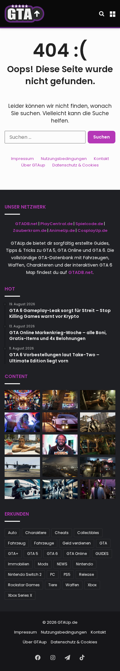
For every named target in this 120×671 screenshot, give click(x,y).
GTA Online (76, 553)
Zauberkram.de (29, 230)
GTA (103, 543)
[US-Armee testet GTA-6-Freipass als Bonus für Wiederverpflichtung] (60, 422)
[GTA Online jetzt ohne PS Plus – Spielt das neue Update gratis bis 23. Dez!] (97, 489)
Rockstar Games (24, 584)
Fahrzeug (17, 543)
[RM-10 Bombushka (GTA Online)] (22, 467)
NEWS (62, 564)
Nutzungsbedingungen (64, 159)
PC (52, 574)
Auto (12, 532)
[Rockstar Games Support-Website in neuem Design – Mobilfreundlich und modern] (97, 422)
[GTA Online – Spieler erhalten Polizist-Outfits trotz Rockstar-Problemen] (22, 422)
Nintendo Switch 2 (25, 574)
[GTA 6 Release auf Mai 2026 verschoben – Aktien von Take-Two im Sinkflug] (97, 467)
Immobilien (18, 564)
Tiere (52, 584)
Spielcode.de (89, 224)
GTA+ (13, 553)
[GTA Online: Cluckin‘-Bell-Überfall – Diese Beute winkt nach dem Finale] (22, 489)
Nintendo (84, 564)
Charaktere (35, 532)
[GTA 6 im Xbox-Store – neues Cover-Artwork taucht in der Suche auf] (60, 400)
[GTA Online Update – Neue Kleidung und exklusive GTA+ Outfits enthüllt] (97, 444)
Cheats (62, 532)
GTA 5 (32, 553)
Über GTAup (33, 165)
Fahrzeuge (44, 543)
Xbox (92, 584)
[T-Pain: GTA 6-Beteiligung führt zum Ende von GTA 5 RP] (60, 444)
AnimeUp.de (62, 230)
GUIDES (102, 553)
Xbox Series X (20, 595)
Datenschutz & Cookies (75, 165)
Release (86, 574)
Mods (43, 564)
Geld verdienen (76, 543)
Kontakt (101, 159)
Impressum (22, 159)
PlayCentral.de (56, 224)
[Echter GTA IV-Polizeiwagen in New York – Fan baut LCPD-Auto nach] (22, 444)
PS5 (67, 574)
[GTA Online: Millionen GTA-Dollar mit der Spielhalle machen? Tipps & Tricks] (22, 400)
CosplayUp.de (92, 230)
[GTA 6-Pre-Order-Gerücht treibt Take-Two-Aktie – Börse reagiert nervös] (97, 400)
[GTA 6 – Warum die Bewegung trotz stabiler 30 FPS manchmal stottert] (60, 467)
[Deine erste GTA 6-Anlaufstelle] (24, 13)
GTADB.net (26, 224)
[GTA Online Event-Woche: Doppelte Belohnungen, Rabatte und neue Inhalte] (60, 489)
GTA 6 (52, 553)
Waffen (72, 584)
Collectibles (88, 532)
